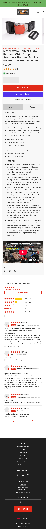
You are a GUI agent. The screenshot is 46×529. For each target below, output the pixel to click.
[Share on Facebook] (4, 271)
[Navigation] (3, 12)
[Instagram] (23, 474)
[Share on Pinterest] (15, 271)
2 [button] (18, 421)
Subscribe (23, 509)
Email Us (23, 485)
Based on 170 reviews (12, 289)
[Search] (38, 11)
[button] (9, 299)
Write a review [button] (23, 292)
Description (13, 107)
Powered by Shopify (23, 526)
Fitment (33, 107)
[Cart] (43, 11)
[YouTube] (28, 474)
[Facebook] (17, 474)
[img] (16, 323)
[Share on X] (9, 271)
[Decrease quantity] (5, 80)
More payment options (23, 99)
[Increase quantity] (16, 80)
